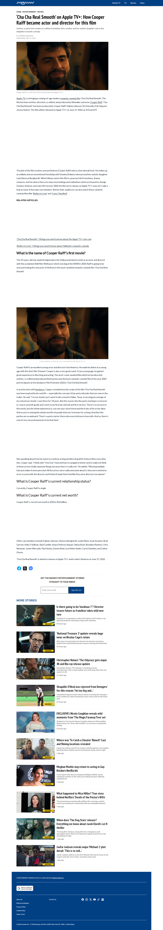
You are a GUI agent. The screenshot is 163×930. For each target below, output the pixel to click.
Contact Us (52, 899)
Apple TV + (21, 98)
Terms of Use (20, 914)
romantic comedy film (70, 98)
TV (125, 3)
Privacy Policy (21, 907)
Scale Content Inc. (58, 878)
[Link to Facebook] (83, 899)
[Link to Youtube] (94, 899)
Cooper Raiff (96, 102)
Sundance (39, 389)
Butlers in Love (40, 193)
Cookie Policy (20, 910)
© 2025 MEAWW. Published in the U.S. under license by (34, 878)
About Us (19, 899)
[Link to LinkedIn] (102, 899)
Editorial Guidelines (22, 903)
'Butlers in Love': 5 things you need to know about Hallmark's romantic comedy (52, 246)
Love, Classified (59, 193)
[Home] (25, 3)
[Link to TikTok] (98, 900)
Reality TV (116, 3)
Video (142, 3)
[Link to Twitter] (90, 899)
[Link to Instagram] (86, 899)
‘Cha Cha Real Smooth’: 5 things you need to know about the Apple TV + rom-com (53, 239)
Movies (133, 3)
